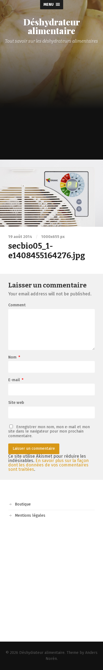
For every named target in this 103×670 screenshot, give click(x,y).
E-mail (15, 380)
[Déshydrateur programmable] (51, 193)
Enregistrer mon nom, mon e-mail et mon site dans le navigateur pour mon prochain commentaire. (49, 431)
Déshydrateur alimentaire (51, 26)
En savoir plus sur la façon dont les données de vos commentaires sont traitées (48, 465)
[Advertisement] (51, 105)
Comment (17, 305)
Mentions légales (30, 515)
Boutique (23, 504)
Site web (16, 403)
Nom (14, 357)
